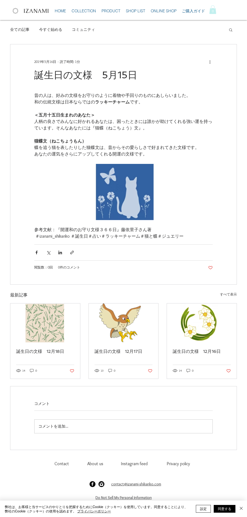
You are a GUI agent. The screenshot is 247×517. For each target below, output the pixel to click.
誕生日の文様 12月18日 (40, 351)
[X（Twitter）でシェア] (48, 252)
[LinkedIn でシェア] (60, 252)
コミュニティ (83, 29)
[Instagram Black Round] (101, 484)
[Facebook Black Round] (92, 484)
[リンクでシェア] (72, 252)
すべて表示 (228, 294)
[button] (212, 9)
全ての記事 (19, 29)
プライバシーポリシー (94, 511)
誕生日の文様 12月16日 (197, 351)
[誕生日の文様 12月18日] (45, 322)
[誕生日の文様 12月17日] (123, 322)
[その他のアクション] (210, 62)
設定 (203, 508)
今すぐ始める (50, 29)
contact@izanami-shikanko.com (136, 484)
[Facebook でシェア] (36, 252)
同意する (224, 508)
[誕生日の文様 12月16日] (202, 322)
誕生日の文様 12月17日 (118, 351)
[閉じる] (241, 508)
